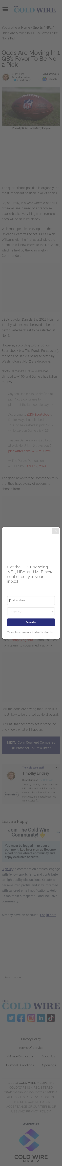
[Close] (55, 531)
